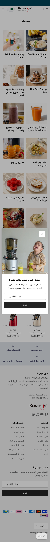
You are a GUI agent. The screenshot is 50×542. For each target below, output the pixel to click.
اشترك (25, 305)
